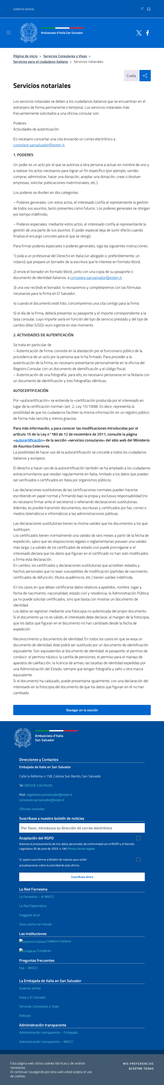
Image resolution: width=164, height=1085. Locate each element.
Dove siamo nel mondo (35, 924)
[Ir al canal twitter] (138, 32)
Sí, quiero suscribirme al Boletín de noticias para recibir (53, 859)
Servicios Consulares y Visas (65, 56)
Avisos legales (86, 848)
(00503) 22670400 (38, 785)
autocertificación (29, 440)
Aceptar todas (141, 1068)
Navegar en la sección (82, 710)
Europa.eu (44, 950)
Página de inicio (25, 56)
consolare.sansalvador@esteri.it (38, 145)
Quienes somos (30, 988)
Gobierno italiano (23, 9)
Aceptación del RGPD (36, 838)
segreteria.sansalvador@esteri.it (49, 794)
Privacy (72, 848)
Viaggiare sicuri (29, 915)
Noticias (25, 1015)
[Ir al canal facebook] (146, 32)
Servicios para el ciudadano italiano (40, 61)
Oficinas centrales (32, 808)
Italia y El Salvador (32, 997)
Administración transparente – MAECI (46, 1041)
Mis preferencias (138, 1063)
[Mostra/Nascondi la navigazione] (8, 32)
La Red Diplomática (33, 905)
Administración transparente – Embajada (48, 1032)
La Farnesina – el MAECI (36, 896)
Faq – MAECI (28, 967)
